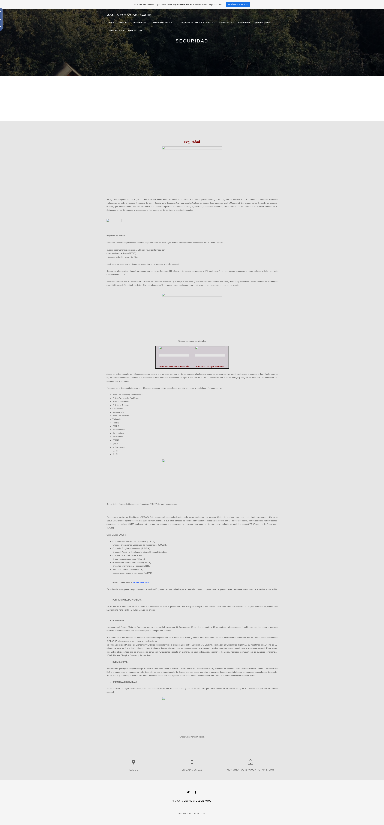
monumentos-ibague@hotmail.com (250, 770)
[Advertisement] (192, 98)
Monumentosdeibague (196, 801)
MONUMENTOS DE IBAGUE (129, 15)
